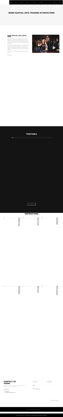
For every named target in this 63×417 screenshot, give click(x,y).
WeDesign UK (45, 415)
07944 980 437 (7, 391)
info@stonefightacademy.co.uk (11, 392)
